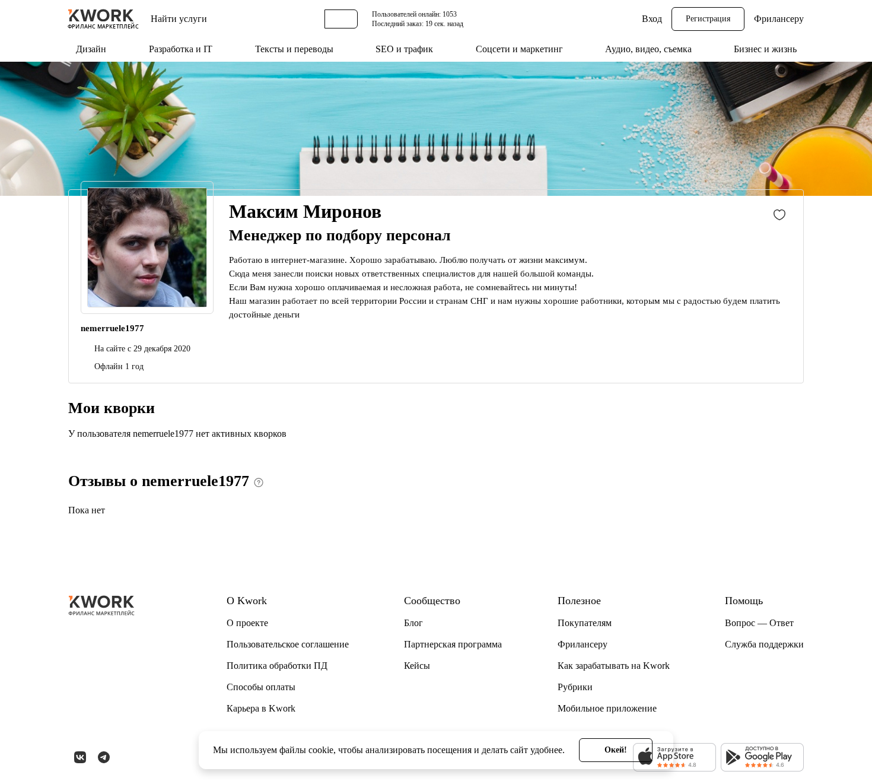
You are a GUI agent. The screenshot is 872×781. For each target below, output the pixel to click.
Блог (413, 623)
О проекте (247, 623)
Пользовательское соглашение (288, 644)
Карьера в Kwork (261, 708)
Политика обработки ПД (277, 666)
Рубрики (575, 687)
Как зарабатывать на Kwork (614, 666)
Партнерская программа (453, 644)
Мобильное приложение (607, 708)
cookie (320, 750)
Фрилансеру (779, 19)
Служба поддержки (764, 644)
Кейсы (417, 666)
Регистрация (708, 18)
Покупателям (585, 623)
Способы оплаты (261, 687)
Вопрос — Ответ (759, 623)
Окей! (615, 749)
